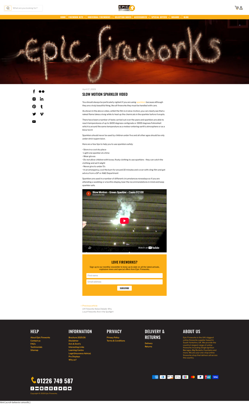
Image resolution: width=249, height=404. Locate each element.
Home (63, 17)
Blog (186, 17)
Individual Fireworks (99, 17)
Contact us (35, 341)
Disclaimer (73, 341)
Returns (148, 346)
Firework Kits (76, 17)
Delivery (149, 343)
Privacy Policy (113, 337)
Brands (175, 17)
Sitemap (34, 350)
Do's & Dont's (75, 344)
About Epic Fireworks (40, 337)
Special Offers (159, 17)
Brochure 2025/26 (77, 337)
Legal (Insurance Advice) (80, 353)
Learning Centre (76, 350)
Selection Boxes (123, 17)
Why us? (73, 360)
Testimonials (36, 347)
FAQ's (33, 344)
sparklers (141, 102)
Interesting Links (76, 347)
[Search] (8, 8)
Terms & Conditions (116, 341)
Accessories (141, 17)
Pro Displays (74, 356)
